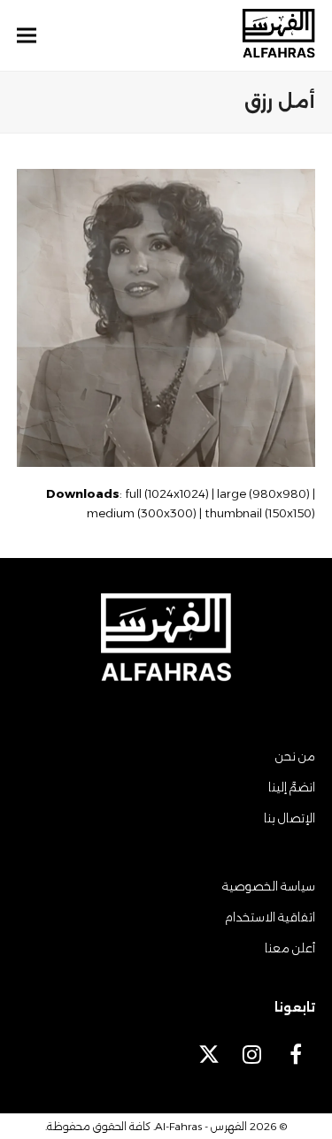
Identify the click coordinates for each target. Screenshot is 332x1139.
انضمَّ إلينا (291, 787)
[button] (26, 35)
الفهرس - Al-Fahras (201, 1126)
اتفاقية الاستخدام (270, 917)
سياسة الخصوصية (268, 886)
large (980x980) (263, 493)
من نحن (295, 756)
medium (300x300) (142, 513)
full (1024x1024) (167, 493)
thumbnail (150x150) (260, 513)
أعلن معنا (290, 948)
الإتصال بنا (289, 818)
